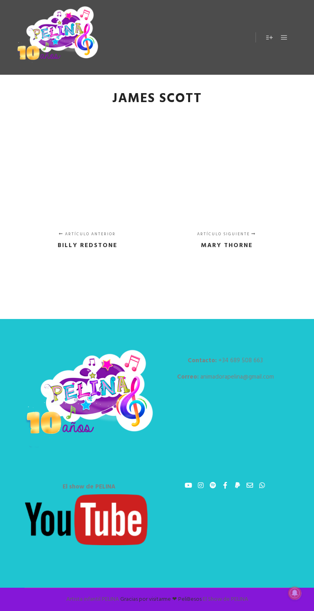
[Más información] (269, 37)
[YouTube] (188, 485)
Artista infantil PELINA (92, 599)
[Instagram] (200, 485)
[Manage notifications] (294, 593)
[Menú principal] (284, 37)
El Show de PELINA (225, 599)
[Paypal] (237, 485)
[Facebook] (225, 485)
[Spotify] (213, 485)
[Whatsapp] (262, 485)
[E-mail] (249, 485)
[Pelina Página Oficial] (57, 37)
